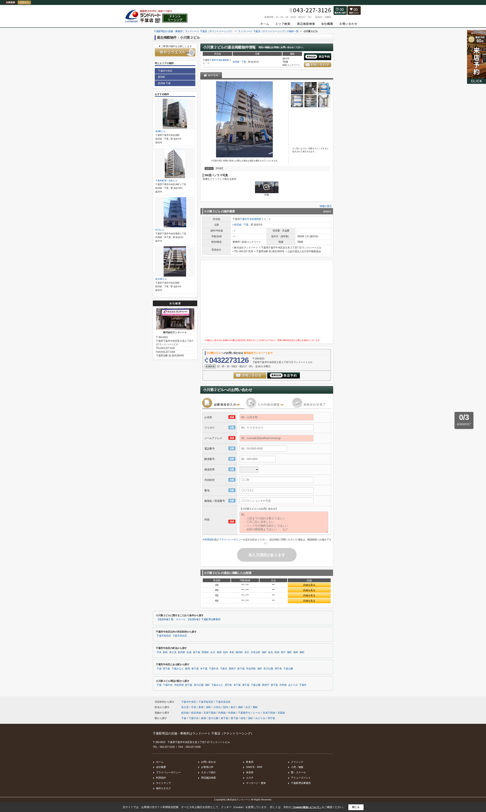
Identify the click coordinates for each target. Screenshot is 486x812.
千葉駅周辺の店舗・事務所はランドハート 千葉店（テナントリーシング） (203, 733)
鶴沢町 (239, 652)
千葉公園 (288, 668)
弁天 (212, 652)
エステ (249, 777)
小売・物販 (297, 767)
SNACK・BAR (254, 767)
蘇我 (187, 668)
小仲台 (217, 707)
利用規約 (209, 539)
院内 (225, 652)
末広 (246, 652)
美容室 (249, 772)
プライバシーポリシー (231, 539)
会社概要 (161, 767)
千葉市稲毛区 (164, 635)
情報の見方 (326, 206)
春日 (233, 707)
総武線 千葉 (164, 83)
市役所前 (251, 668)
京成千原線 (269, 712)
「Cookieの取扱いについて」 (306, 807)
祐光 (270, 652)
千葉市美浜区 (180, 635)
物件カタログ (163, 788)
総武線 (236, 61)
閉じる (356, 807)
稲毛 (243, 718)
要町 (289, 652)
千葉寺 (223, 668)
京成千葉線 (210, 712)
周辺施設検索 (208, 777)
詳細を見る (309, 585)
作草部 (283, 685)
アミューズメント (301, 777)
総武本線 (196, 712)
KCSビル (159, 229)
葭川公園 (268, 668)
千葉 (244, 61)
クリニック (297, 761)
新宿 (219, 652)
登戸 (283, 652)
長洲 (276, 652)
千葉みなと (178, 668)
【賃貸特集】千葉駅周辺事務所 (203, 619)
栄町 (264, 652)
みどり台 (293, 685)
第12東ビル (161, 279)
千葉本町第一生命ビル (166, 180)
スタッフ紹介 (208, 772)
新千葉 (196, 652)
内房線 (222, 712)
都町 (302, 652)
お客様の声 (207, 767)
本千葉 (203, 668)
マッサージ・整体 (256, 783)
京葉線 (281, 712)
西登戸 (232, 668)
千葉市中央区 (216, 60)
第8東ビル (160, 131)
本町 (231, 652)
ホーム (159, 761)
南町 (295, 652)
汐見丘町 (255, 652)
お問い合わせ (208, 761)
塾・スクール (298, 772)
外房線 (232, 712)
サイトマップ (163, 783)
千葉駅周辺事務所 (301, 783)
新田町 (226, 60)
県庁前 (278, 668)
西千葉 (166, 668)
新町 (165, 652)
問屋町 (205, 652)
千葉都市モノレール (249, 712)
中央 (159, 652)
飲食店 (249, 761)
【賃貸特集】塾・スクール (171, 619)
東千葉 (195, 668)
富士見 (173, 652)
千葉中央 (214, 668)
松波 (189, 652)
